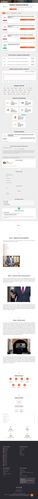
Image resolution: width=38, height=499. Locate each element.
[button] (28, 71)
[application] (19, 76)
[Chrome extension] (21, 482)
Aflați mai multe (17, 157)
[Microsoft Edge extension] (24, 482)
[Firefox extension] (25, 482)
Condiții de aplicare (5, 22)
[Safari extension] (22, 482)
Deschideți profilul (8, 163)
